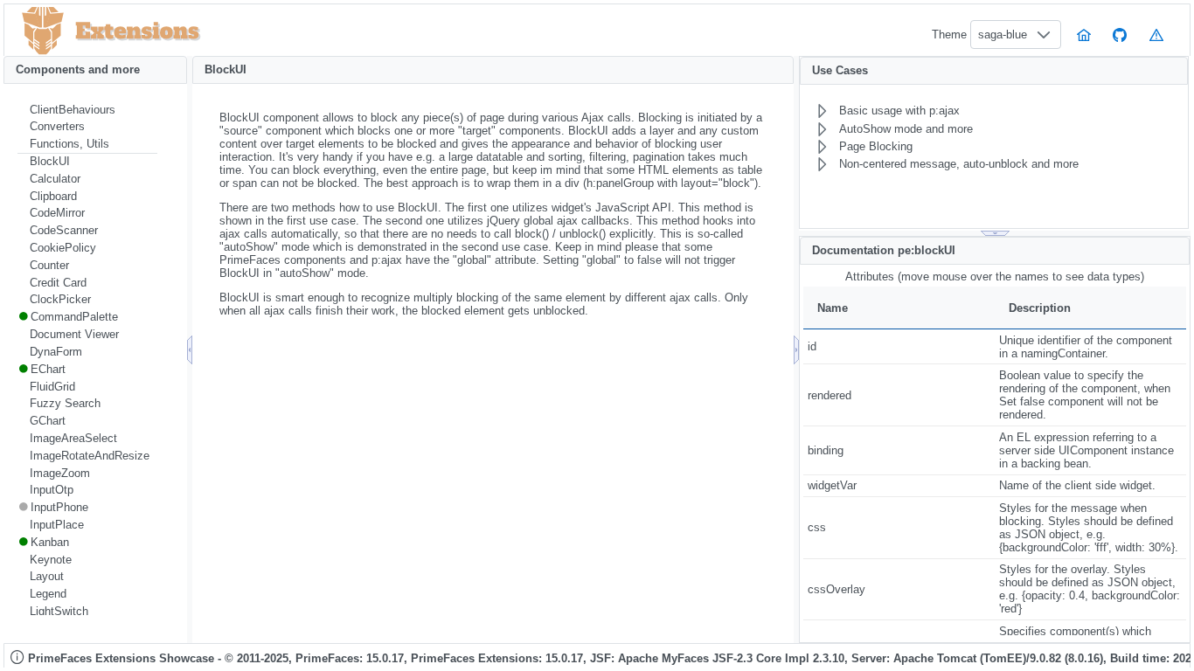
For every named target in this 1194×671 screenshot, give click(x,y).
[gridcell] (899, 346)
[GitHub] (1120, 34)
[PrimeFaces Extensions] (43, 31)
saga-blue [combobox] (1002, 34)
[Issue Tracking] (1156, 34)
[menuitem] (87, 110)
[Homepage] (1083, 34)
